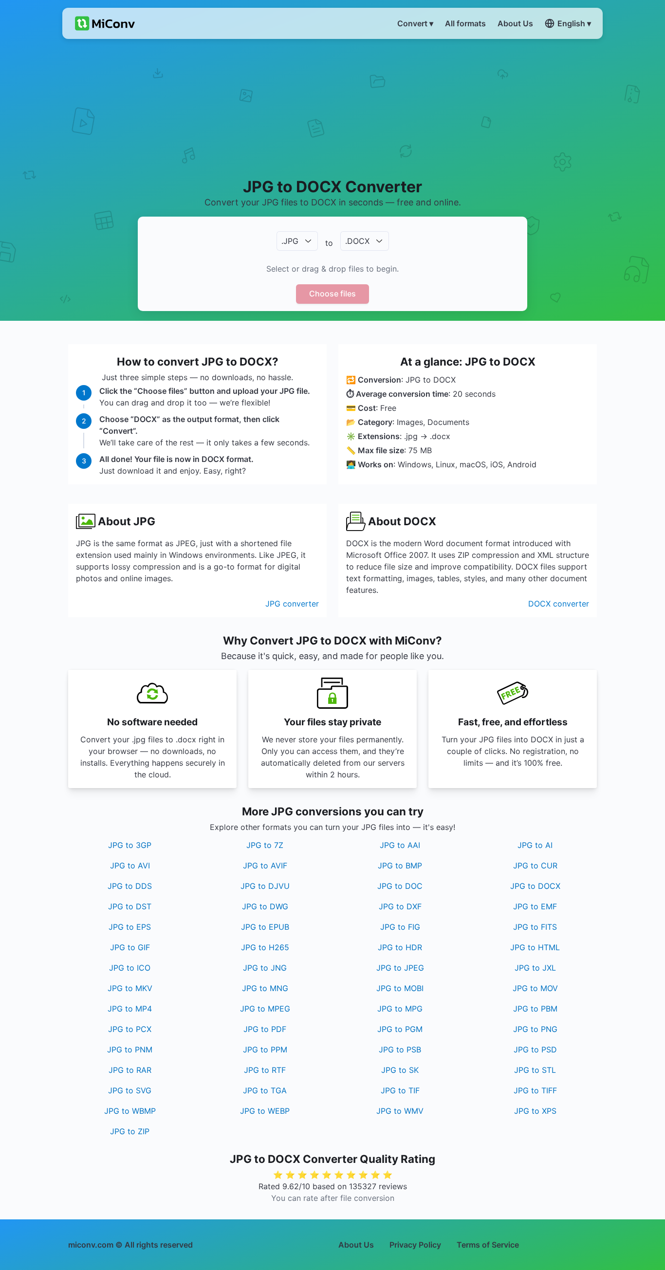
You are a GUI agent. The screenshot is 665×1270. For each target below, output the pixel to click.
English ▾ (574, 23)
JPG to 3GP (129, 845)
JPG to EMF (535, 906)
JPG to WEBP (265, 1111)
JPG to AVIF (265, 865)
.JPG (289, 241)
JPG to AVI (130, 865)
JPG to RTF (265, 1070)
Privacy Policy (415, 1245)
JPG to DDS (130, 886)
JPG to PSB (400, 1049)
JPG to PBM (535, 1008)
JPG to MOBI (400, 988)
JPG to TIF (400, 1090)
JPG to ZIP (129, 1131)
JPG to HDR (400, 947)
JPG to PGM (400, 1029)
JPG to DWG (265, 906)
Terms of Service (488, 1245)
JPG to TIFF (535, 1090)
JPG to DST (129, 906)
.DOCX (357, 241)
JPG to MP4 (130, 1008)
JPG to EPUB (265, 927)
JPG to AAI (400, 845)
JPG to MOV (535, 988)
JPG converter (292, 603)
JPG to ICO (129, 968)
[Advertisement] (333, 107)
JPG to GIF (130, 947)
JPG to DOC (400, 886)
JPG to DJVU (265, 886)
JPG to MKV (130, 988)
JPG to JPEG (400, 968)
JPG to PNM (129, 1049)
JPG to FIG (400, 927)
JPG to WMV (400, 1111)
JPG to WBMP (130, 1111)
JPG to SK (400, 1070)
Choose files (332, 293)
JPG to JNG (265, 968)
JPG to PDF (264, 1029)
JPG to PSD (535, 1049)
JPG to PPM (265, 1049)
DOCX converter (558, 603)
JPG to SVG (129, 1090)
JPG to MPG (400, 1008)
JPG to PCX (129, 1029)
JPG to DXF (400, 906)
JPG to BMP (400, 865)
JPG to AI (535, 845)
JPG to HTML (535, 947)
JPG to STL (535, 1070)
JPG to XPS (535, 1111)
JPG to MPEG (265, 1008)
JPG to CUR (535, 865)
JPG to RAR (130, 1070)
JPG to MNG (265, 988)
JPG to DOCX (535, 886)
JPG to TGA (265, 1090)
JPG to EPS (130, 927)
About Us (356, 1245)
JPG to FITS (535, 927)
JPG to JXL (535, 968)
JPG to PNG (535, 1029)
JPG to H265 (265, 947)
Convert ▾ (415, 23)
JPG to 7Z (264, 845)
